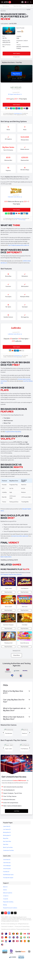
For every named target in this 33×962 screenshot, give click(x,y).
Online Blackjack (7, 865)
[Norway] (13, 941)
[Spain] (25, 941)
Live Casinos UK (7, 829)
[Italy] (28, 937)
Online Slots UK (6, 859)
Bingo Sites (5, 838)
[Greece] (10, 937)
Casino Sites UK (6, 826)
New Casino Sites (7, 841)
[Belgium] (13, 934)
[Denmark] (2, 937)
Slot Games (22, 9)
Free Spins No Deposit (8, 877)
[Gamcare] (11, 951)
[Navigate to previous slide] (3, 732)
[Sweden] (28, 941)
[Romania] (21, 941)
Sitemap (5, 904)
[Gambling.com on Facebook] (9, 913)
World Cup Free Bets (8, 847)
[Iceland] (13, 937)
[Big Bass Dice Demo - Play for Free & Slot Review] (2, 934)
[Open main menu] (2, 2)
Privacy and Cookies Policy (22, 926)
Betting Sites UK (7, 832)
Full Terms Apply (21, 219)
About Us (5, 886)
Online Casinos (11, 9)
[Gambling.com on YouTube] (5, 913)
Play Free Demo (8, 592)
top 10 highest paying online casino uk (18, 245)
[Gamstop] (4, 951)
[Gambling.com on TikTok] (15, 913)
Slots (17, 9)
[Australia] (6, 934)
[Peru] (17, 941)
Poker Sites (5, 844)
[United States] (2, 945)
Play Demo (16, 74)
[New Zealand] (10, 941)
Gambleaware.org (18, 113)
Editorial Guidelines (7, 892)
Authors (5, 889)
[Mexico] (2, 941)
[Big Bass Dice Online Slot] (25, 937)
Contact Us (5, 895)
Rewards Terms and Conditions (10, 907)
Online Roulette (7, 868)
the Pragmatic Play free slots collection (11, 574)
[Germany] (6, 937)
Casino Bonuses (6, 862)
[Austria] (10, 934)
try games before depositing (13, 431)
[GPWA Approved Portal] (21, 957)
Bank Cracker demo (6, 557)
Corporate (5, 898)
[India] (21, 937)
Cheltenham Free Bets (8, 850)
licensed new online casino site (19, 536)
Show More (16, 655)
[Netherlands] (6, 941)
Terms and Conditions (7, 926)
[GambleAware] (20, 951)
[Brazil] (21, 934)
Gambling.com (4, 9)
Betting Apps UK (7, 835)
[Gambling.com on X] (2, 913)
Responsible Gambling (8, 901)
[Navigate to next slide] (30, 732)
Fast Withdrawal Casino (8, 874)
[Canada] (25, 934)
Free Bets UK (6, 871)
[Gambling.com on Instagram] (12, 913)
